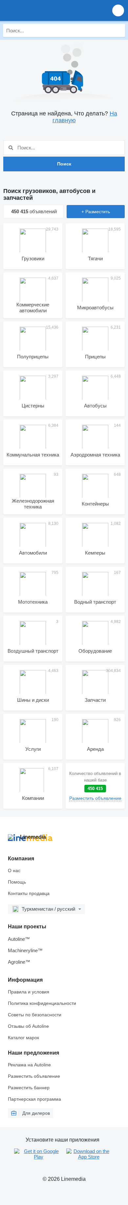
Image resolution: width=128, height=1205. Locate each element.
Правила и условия (28, 991)
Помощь (17, 882)
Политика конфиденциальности (42, 1003)
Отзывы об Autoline (28, 1026)
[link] (95, 786)
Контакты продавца (29, 893)
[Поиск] (118, 30)
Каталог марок (23, 1037)
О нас (14, 870)
